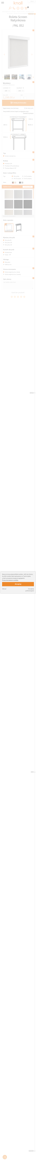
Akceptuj (18, 584)
